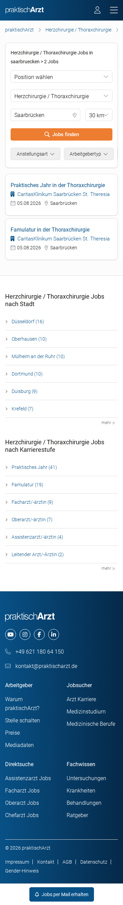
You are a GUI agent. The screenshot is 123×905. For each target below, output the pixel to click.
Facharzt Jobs (22, 790)
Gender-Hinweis (22, 871)
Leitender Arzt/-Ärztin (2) (38, 554)
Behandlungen (84, 803)
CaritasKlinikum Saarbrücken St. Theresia (63, 194)
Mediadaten (19, 745)
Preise (12, 733)
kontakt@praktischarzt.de (45, 666)
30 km (96, 115)
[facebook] (39, 634)
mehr (106, 422)
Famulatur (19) (27, 484)
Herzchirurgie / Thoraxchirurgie (78, 29)
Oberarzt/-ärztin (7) (32, 519)
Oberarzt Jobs (22, 803)
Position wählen (33, 77)
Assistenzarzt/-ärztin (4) (37, 537)
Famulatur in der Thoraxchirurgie (50, 229)
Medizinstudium (86, 711)
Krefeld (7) (22, 408)
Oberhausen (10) (29, 339)
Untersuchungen (86, 778)
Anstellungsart (32, 154)
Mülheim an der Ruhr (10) (38, 356)
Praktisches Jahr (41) (34, 467)
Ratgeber (77, 815)
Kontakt (45, 862)
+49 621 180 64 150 (39, 651)
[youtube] (10, 634)
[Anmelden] (97, 11)
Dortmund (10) (27, 374)
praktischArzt (19, 29)
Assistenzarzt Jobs (28, 778)
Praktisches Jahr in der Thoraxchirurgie (58, 185)
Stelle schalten (22, 720)
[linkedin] (53, 634)
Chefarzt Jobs (22, 815)
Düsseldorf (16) (28, 321)
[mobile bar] (114, 10)
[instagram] (24, 634)
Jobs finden (65, 134)
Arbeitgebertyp (85, 154)
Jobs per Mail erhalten (64, 894)
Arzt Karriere (81, 699)
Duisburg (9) (25, 391)
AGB (67, 862)
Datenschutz (93, 862)
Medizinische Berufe (91, 724)
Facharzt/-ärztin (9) (32, 502)
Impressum (17, 862)
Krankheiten (81, 790)
